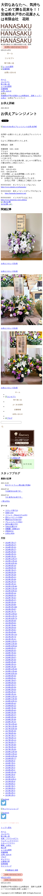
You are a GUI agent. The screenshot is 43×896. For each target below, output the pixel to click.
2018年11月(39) (11, 699)
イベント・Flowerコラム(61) (16, 515)
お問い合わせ (6, 91)
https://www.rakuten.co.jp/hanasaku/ (13, 187)
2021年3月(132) (11, 634)
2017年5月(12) (10, 740)
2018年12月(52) (11, 696)
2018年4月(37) (10, 715)
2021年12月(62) (11, 614)
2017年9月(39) (10, 731)
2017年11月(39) (11, 726)
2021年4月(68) (10, 632)
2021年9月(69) (10, 621)
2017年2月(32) (10, 747)
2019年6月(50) (10, 683)
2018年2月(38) (10, 719)
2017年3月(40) (10, 745)
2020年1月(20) (10, 667)
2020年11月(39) (11, 644)
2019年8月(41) (10, 678)
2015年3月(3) (10, 791)
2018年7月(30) (10, 708)
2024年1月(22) (10, 556)
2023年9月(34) (10, 566)
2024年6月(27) (10, 545)
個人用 (3, 848)
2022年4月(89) (10, 605)
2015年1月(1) (10, 795)
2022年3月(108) (11, 607)
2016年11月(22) (11, 754)
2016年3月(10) (10, 772)
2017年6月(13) (10, 738)
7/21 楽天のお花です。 (14, 497)
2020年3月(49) (10, 662)
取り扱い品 (5, 84)
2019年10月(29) (11, 674)
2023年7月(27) (10, 570)
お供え (3, 98)
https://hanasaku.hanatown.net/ (15, 193)
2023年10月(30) (11, 563)
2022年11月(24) (11, 589)
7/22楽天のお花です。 (13, 491)
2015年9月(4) (10, 781)
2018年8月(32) (10, 706)
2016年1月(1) (10, 777)
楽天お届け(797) (11, 524)
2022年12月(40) (11, 586)
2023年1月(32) (10, 584)
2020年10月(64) (11, 646)
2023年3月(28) (10, 579)
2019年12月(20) (11, 669)
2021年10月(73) (11, 618)
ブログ (3, 857)
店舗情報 (4, 89)
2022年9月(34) (10, 593)
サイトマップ (6, 866)
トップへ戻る (6, 828)
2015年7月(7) (10, 786)
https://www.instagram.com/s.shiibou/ (14, 200)
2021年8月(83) (10, 623)
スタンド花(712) (11, 510)
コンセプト (5, 82)
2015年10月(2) (10, 779)
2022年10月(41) (11, 591)
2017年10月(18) (11, 729)
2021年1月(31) (10, 639)
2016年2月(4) (10, 775)
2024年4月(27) (10, 549)
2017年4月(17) (10, 742)
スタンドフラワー (8, 843)
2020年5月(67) (10, 657)
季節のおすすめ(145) (13, 520)
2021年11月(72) (11, 616)
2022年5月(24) (10, 602)
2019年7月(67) (10, 680)
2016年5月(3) (10, 768)
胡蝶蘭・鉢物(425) (12, 529)
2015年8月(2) (10, 784)
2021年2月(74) (10, 637)
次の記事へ (5, 204)
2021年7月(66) (10, 625)
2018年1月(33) (10, 722)
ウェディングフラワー (10, 841)
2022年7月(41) (10, 598)
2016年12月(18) (11, 752)
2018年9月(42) (10, 703)
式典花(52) (9, 531)
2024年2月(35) (10, 554)
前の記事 (7, 202)
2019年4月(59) (10, 687)
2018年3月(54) (10, 717)
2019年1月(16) (10, 694)
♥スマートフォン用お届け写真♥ (17, 485)
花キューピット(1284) (13, 517)
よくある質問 (6, 86)
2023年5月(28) (10, 575)
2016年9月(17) (10, 759)
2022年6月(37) (10, 600)
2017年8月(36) (10, 733)
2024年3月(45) (10, 552)
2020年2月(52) (10, 664)
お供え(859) (9, 533)
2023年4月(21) (10, 577)
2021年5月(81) (10, 630)
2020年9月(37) (10, 648)
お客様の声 (5, 861)
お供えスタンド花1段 (9, 263)
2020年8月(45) (10, 651)
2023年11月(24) (11, 561)
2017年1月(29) (10, 749)
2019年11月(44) (11, 671)
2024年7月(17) (10, 543)
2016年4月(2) (10, 770)
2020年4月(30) (10, 660)
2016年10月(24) (11, 756)
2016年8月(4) (10, 761)
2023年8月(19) (10, 568)
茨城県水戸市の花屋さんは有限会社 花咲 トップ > (21, 96)
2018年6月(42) (10, 710)
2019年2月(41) (10, 692)
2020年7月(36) (10, 653)
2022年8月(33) (10, 595)
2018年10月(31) (11, 701)
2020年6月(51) (10, 655)
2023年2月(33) (10, 582)
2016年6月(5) (10, 765)
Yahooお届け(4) (11, 526)
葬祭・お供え (6, 845)
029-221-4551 (6, 877)
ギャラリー (5, 859)
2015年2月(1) (10, 793)
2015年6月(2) (10, 788)
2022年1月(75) (10, 611)
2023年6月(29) (10, 572)
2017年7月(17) (10, 736)
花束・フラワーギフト (10, 838)
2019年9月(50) (10, 676)
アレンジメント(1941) (13, 522)
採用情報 (4, 864)
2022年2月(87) (10, 609)
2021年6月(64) (10, 628)
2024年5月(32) (10, 547)
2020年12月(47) (11, 641)
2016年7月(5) (10, 763)
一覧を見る (5, 501)
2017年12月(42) (11, 724)
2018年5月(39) (10, 713)
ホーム (3, 79)
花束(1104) (9, 513)
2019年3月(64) (10, 690)
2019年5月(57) (10, 685)
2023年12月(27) (11, 559)
